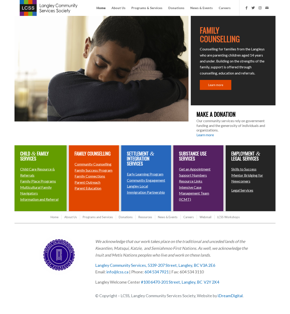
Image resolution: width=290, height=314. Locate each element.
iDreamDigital (230, 295)
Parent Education (88, 188)
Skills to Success (243, 169)
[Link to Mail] (266, 7)
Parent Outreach (87, 182)
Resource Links (190, 181)
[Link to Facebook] (246, 7)
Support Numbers (193, 175)
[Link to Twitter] (253, 7)
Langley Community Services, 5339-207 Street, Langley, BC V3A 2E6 (155, 265)
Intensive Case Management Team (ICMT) (194, 193)
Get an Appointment (194, 169)
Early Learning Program (145, 174)
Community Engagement (146, 180)
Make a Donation (216, 114)
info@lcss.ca (117, 271)
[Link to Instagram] (260, 7)
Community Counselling (93, 164)
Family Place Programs (38, 181)
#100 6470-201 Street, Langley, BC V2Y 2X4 (180, 281)
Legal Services (242, 190)
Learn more (205, 135)
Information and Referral (39, 199)
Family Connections (90, 176)
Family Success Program (93, 170)
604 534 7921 (157, 271)
